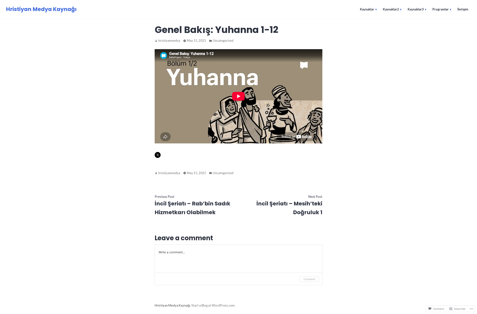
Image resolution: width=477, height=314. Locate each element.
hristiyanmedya (169, 40)
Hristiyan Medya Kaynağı (41, 9)
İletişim (462, 9)
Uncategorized (223, 40)
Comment (309, 279)
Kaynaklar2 (391, 9)
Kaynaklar (367, 9)
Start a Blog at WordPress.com (213, 305)
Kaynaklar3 (416, 9)
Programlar (440, 9)
